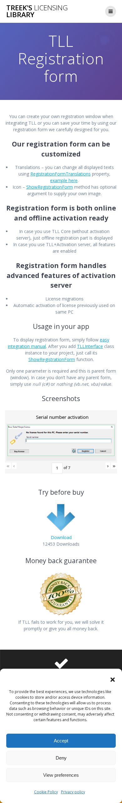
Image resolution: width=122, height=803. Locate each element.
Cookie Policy (46, 792)
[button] (112, 680)
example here (64, 180)
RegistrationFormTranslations (60, 174)
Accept (61, 740)
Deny (61, 758)
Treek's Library (37, 11)
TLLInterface (90, 346)
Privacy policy (73, 792)
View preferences (61, 775)
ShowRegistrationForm (49, 187)
